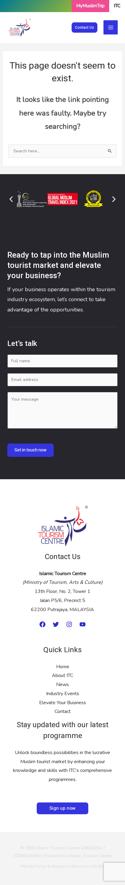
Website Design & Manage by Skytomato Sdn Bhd (62, 866)
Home (62, 666)
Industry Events (62, 693)
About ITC (62, 675)
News (62, 684)
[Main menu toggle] (110, 27)
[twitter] (56, 624)
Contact (63, 711)
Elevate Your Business (62, 702)
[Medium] (42, 624)
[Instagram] (69, 624)
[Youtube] (82, 624)
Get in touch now (30, 450)
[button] (84, 27)
